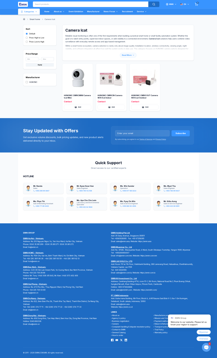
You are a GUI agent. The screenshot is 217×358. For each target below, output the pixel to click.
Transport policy (161, 327)
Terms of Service (145, 139)
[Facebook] (112, 340)
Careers (115, 324)
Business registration (120, 321)
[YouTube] (117, 340)
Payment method (162, 321)
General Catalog (119, 332)
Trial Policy (159, 330)
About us (58, 11)
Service (140, 11)
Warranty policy (161, 332)
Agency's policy (119, 318)
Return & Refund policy (164, 324)
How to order (117, 335)
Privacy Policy (161, 139)
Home (46, 11)
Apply (40, 65)
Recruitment (127, 11)
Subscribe (181, 133)
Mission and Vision (162, 318)
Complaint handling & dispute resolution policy (131, 327)
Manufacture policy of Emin (166, 315)
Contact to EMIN (118, 330)
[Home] (24, 19)
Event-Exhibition (76, 11)
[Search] (153, 4)
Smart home (35, 19)
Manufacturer (93, 11)
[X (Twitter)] (121, 340)
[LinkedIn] (126, 340)
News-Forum (109, 11)
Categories (29, 12)
